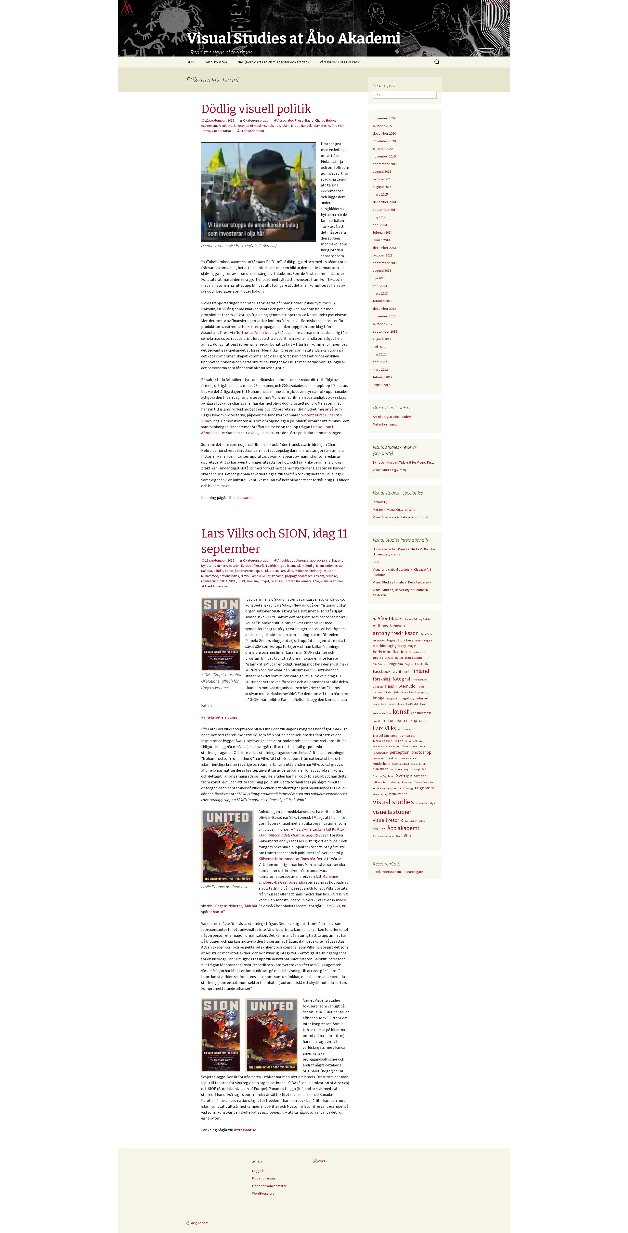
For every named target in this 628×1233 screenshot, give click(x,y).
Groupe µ (378, 686)
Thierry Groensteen (424, 782)
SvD (424, 769)
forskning (382, 679)
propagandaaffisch (299, 576)
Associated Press (290, 120)
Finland (420, 670)
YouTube (379, 829)
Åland (399, 836)
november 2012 (384, 316)
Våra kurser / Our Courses (339, 62)
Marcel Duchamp (385, 735)
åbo (407, 835)
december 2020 (384, 133)
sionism (252, 581)
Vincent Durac (222, 130)
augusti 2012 (382, 339)
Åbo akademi (403, 828)
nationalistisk (229, 576)
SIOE (232, 581)
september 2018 (385, 164)
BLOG (191, 62)
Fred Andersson (252, 130)
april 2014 (380, 225)
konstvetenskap (247, 570)
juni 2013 (379, 278)
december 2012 (384, 308)
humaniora (407, 692)
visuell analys (425, 803)
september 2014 (385, 209)
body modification (390, 651)
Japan (423, 704)
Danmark (220, 565)
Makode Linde (405, 729)
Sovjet (264, 581)
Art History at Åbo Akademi (392, 416)
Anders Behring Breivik (417, 619)
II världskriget (275, 565)
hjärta (396, 692)
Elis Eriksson (380, 664)
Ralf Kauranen (409, 758)
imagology (406, 698)
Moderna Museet (414, 741)
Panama (277, 576)
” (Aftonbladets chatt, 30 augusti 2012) (297, 835)
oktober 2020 (382, 148)
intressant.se (244, 497)
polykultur (379, 758)
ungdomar (424, 788)
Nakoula (307, 125)
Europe (246, 565)
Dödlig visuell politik (256, 109)
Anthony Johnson (389, 625)
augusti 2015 (382, 186)
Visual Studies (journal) (389, 470)
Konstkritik (379, 721)
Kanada (206, 570)
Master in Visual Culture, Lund (394, 509)
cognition (378, 657)
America (302, 560)
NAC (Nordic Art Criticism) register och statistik (273, 62)
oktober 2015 (382, 179)
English (409, 664)
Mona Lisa (378, 746)
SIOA (223, 581)
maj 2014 (379, 217)
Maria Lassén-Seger (388, 741)
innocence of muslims (250, 125)
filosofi (258, 565)
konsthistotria (421, 713)
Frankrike (225, 125)
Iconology (380, 502)
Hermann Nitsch (382, 692)
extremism (209, 125)
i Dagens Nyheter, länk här (235, 905)
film (394, 672)
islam (285, 125)
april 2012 (380, 362)
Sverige (276, 581)
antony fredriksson (396, 633)
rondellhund (210, 581)
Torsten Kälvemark (298, 581)
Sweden (420, 776)
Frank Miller (420, 679)
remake (331, 576)
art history (378, 640)
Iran (277, 125)
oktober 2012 (382, 324)
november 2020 (384, 141)
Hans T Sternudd (400, 686)
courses (399, 657)
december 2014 (384, 202)
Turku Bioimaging (385, 424)
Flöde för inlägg (263, 1178)
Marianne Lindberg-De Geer (315, 570)
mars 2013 (380, 293)
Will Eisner (411, 820)
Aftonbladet (286, 560)
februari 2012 (382, 377)
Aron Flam (426, 634)
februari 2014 (382, 232)
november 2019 (384, 156)
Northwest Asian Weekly (256, 332)
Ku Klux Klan (269, 570)
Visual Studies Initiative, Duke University (402, 582)
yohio (422, 820)
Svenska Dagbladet (383, 776)
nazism (414, 746)
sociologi (415, 769)
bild (375, 645)
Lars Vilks (286, 570)
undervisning (403, 788)
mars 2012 (380, 369)
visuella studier (332, 581)
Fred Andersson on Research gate (398, 871)
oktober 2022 (382, 126)
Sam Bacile (322, 125)
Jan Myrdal (412, 704)
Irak (270, 125)
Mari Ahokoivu (407, 735)
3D (374, 619)
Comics (389, 657)
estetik (234, 565)
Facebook (382, 671)
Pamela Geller (260, 576)
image (378, 698)
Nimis (245, 576)
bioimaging (388, 645)
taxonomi (407, 782)
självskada (380, 769)
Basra (309, 120)
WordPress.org (263, 1193)
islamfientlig (305, 565)
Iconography (422, 692)
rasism (319, 576)
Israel (295, 125)
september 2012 (385, 331)
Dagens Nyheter (413, 657)
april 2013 (380, 285)
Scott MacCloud (400, 763)
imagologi (391, 698)
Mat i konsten (216, 62)
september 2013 (385, 263)
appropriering (320, 560)
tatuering (395, 782)
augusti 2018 (382, 171)
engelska (396, 664)
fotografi (401, 679)
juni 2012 (379, 346)
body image (407, 645)
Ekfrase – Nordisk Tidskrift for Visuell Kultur (404, 462)
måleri (404, 746)
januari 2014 (381, 240)
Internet (422, 698)
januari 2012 (381, 385)
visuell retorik (388, 820)
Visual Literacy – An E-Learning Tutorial (400, 517)
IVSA (376, 562)
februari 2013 (382, 301)
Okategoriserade (256, 120)
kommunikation (382, 713)
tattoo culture (380, 782)
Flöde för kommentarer (269, 1186)
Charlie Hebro (325, 120)
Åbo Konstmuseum (383, 836)
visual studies (393, 801)
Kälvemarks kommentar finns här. (287, 858)
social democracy (399, 769)
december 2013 (384, 247)
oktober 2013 (382, 255)
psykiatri (393, 758)
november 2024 (384, 118)
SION (241, 581)
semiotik (416, 763)
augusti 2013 (382, 270)
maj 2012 (379, 354)
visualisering (380, 794)
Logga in (258, 1170)
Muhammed (209, 576)
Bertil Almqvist (423, 640)
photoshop (421, 752)
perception (399, 752)
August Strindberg (399, 640)
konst (229, 570)
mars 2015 (380, 194)
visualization (398, 794)
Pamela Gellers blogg (219, 717)
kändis (218, 570)
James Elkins (396, 704)
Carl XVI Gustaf (416, 652)
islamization (325, 565)
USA (316, 581)
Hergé (421, 686)
